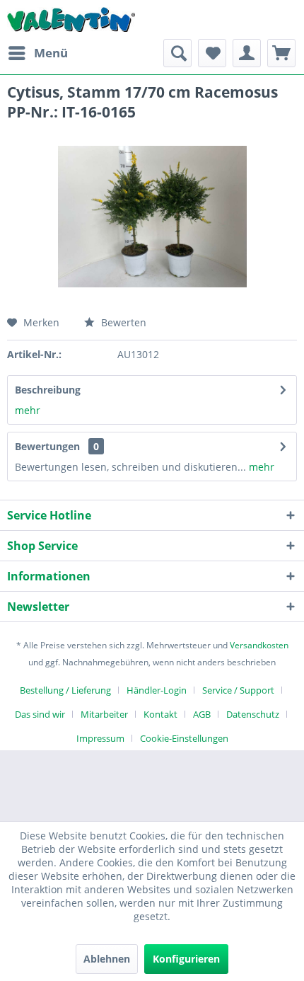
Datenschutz (252, 714)
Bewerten (122, 322)
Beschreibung (48, 389)
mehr (27, 410)
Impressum (100, 738)
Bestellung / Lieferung (65, 690)
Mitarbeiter (104, 714)
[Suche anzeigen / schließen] (177, 53)
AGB (202, 714)
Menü (51, 53)
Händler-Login (157, 690)
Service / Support (238, 690)
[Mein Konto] (247, 53)
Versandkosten (259, 645)
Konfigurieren (186, 958)
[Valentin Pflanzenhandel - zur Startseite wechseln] (71, 19)
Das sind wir (40, 714)
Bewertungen (47, 446)
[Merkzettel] (212, 53)
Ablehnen (106, 958)
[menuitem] (37, 53)
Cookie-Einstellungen (184, 738)
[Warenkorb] (281, 53)
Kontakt (160, 714)
